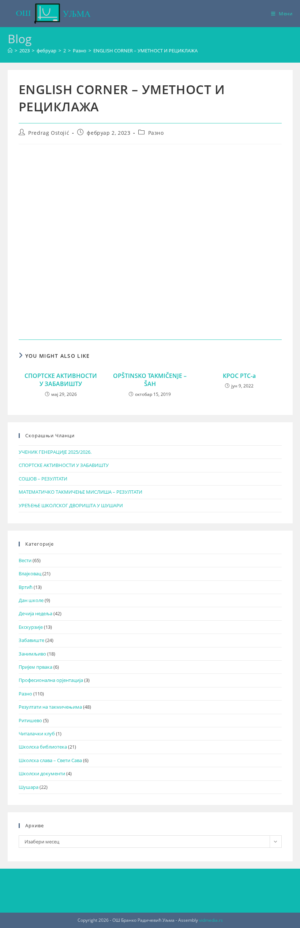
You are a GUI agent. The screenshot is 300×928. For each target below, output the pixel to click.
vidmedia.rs (211, 920)
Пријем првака (35, 667)
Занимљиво (32, 653)
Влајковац (30, 573)
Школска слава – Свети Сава (50, 760)
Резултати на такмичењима (50, 707)
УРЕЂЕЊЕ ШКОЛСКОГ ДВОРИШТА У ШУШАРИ (71, 505)
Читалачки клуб (37, 733)
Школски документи (42, 773)
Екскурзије (31, 627)
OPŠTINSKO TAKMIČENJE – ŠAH (150, 380)
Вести (25, 560)
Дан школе (31, 600)
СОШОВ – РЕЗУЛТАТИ (43, 478)
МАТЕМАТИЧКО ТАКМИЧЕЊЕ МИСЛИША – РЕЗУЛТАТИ (80, 492)
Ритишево (30, 720)
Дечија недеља (35, 613)
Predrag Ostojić (48, 132)
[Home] (10, 50)
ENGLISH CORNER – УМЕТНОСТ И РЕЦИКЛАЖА (145, 50)
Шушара (28, 787)
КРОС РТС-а (239, 376)
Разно (156, 132)
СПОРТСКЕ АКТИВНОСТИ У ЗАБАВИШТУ (61, 380)
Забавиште (31, 640)
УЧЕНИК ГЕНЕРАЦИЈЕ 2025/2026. (55, 452)
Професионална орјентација (51, 680)
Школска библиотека (43, 746)
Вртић (26, 587)
